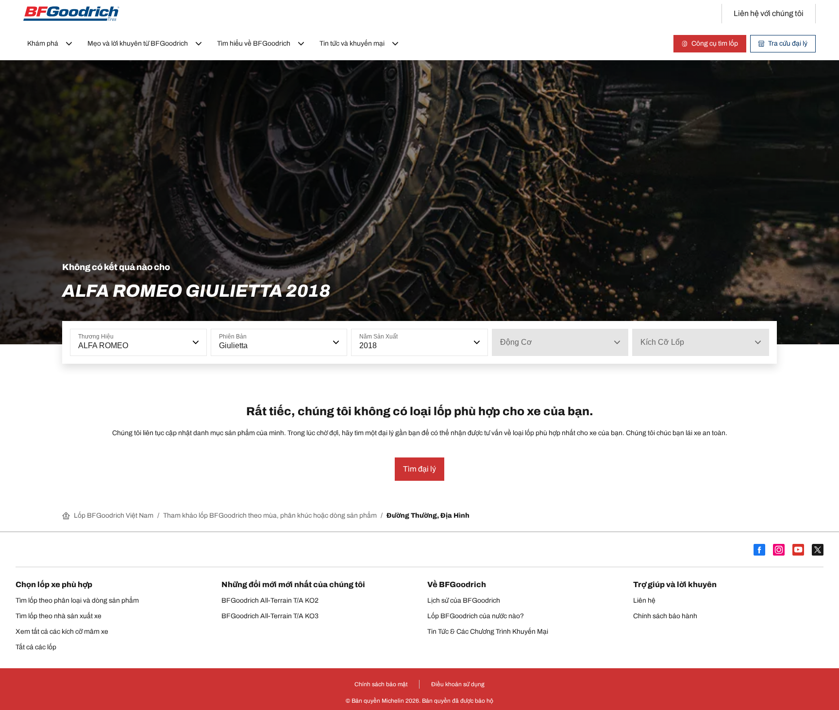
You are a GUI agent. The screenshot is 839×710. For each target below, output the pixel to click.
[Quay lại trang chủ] (71, 13)
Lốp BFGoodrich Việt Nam (113, 515)
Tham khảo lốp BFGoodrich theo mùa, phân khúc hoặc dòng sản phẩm (270, 515)
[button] (195, 342)
